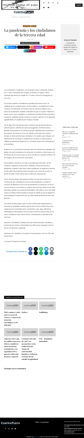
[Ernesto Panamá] (70, 31)
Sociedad (27, 26)
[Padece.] (30, 306)
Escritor (23, 241)
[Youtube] (48, 7)
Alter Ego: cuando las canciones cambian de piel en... (70, 133)
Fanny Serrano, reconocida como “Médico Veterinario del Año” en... (70, 156)
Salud (34, 26)
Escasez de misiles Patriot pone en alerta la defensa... (70, 148)
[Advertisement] (30, 69)
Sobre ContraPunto (42, 422)
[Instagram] (48, 3)
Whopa (37, 437)
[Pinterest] (53, 3)
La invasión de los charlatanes (67, 141)
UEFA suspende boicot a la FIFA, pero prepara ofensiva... (70, 165)
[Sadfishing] (47, 306)
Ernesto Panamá (70, 40)
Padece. (25, 312)
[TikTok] (57, 3)
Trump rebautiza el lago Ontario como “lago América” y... (69, 174)
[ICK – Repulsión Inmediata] (47, 332)
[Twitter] (44, 7)
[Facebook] (44, 3)
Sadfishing (43, 312)
